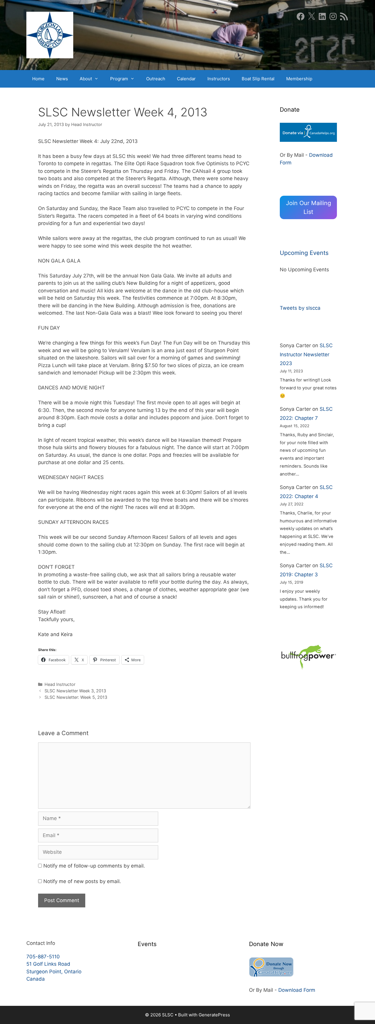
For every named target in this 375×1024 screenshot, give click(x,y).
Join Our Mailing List (308, 207)
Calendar (186, 78)
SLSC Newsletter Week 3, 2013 (75, 690)
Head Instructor (60, 684)
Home (38, 78)
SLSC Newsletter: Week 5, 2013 (76, 697)
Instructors (218, 78)
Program (119, 78)
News (62, 78)
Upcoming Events (304, 252)
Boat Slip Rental (258, 78)
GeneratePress (214, 1015)
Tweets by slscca (300, 308)
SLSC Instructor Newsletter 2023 (306, 354)
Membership (299, 78)
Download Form (296, 990)
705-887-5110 (43, 957)
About (86, 78)
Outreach (155, 78)
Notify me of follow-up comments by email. (94, 866)
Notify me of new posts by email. (82, 881)
